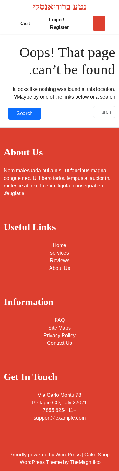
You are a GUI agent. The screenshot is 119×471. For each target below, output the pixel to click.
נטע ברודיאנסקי (59, 6)
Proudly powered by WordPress (45, 454)
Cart (25, 23)
